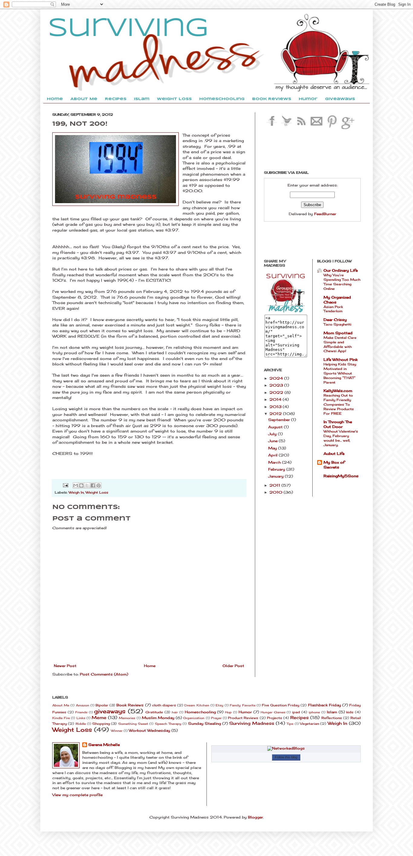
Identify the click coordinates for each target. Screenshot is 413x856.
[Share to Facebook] (93, 485)
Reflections (331, 718)
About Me (60, 705)
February (277, 469)
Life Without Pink (341, 359)
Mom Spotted (338, 333)
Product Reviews (243, 718)
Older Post (233, 665)
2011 (275, 485)
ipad (296, 712)
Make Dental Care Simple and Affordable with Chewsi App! (340, 344)
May (273, 448)
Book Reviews (130, 705)
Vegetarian (309, 723)
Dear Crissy (335, 319)
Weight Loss (97, 492)
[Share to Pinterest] (99, 485)
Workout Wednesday (149, 730)
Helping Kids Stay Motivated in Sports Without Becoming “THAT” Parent (340, 373)
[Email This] (76, 485)
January (276, 476)
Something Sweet (133, 723)
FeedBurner (325, 214)
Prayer (216, 718)
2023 (276, 385)
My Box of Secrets (334, 464)
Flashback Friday (324, 705)
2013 (276, 406)
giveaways (109, 711)
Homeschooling (200, 712)
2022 (277, 392)
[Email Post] (65, 485)
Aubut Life (334, 453)
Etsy (219, 705)
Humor (245, 712)
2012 (276, 413)
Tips (290, 723)
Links (80, 718)
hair (175, 712)
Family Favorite (242, 705)
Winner (116, 730)
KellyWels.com (338, 390)
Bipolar (102, 705)
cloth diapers (164, 705)
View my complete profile (77, 795)
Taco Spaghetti (337, 324)
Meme (99, 717)
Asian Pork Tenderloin (333, 309)
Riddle (81, 723)
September (279, 419)
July (273, 434)
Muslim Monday (158, 717)
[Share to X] (87, 485)
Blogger (255, 817)
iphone (314, 712)
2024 (276, 378)
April (273, 455)
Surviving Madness (251, 723)
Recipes (299, 717)
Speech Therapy (168, 723)
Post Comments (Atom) (104, 674)
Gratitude (154, 712)
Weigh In (76, 492)
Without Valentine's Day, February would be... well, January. (341, 438)
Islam (332, 712)
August (276, 427)
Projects (274, 718)
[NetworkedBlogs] (286, 748)
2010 (276, 492)
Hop (228, 712)
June (273, 441)
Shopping (101, 723)
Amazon (82, 705)
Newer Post (65, 665)
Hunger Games (273, 712)
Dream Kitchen (196, 705)
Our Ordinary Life (341, 270)
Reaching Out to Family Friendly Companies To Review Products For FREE (339, 404)
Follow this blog (286, 757)
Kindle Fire (61, 718)
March (275, 462)
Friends (81, 712)
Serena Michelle (104, 744)
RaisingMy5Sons (341, 476)
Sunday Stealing (204, 723)
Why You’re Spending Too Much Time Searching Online (342, 281)
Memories (127, 718)
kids (349, 712)
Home (149, 665)
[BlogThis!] (81, 485)
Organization (193, 718)
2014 (276, 399)
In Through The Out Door (338, 424)
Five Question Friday (280, 705)
